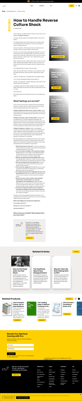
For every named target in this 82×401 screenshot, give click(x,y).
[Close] (80, 394)
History (38, 370)
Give (71, 5)
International (75, 381)
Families (63, 374)
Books (50, 374)
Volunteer (74, 378)
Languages (51, 381)
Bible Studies (52, 372)
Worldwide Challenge (23, 35)
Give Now (55, 118)
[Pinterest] (9, 25)
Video (50, 386)
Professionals (64, 381)
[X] (9, 23)
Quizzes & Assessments (52, 384)
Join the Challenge (58, 56)
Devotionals (52, 376)
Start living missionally (18, 208)
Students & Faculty (63, 384)
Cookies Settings (8, 397)
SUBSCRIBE (11, 353)
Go (51, 5)
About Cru (16, 374)
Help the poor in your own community (21, 205)
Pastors (62, 378)
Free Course (56, 87)
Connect (41, 5)
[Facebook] (9, 20)
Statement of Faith (40, 377)
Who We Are (40, 372)
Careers (74, 376)
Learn (31, 5)
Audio (50, 370)
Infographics (52, 378)
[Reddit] (9, 28)
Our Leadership (41, 374)
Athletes (63, 370)
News (38, 380)
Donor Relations (41, 382)
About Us (29, 237)
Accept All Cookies (23, 397)
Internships (75, 374)
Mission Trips (75, 372)
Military (62, 376)
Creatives (63, 372)
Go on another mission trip (19, 203)
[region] (41, 397)
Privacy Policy (31, 355)
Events (74, 370)
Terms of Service (12, 356)
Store (38, 386)
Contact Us (39, 384)
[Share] (9, 30)
